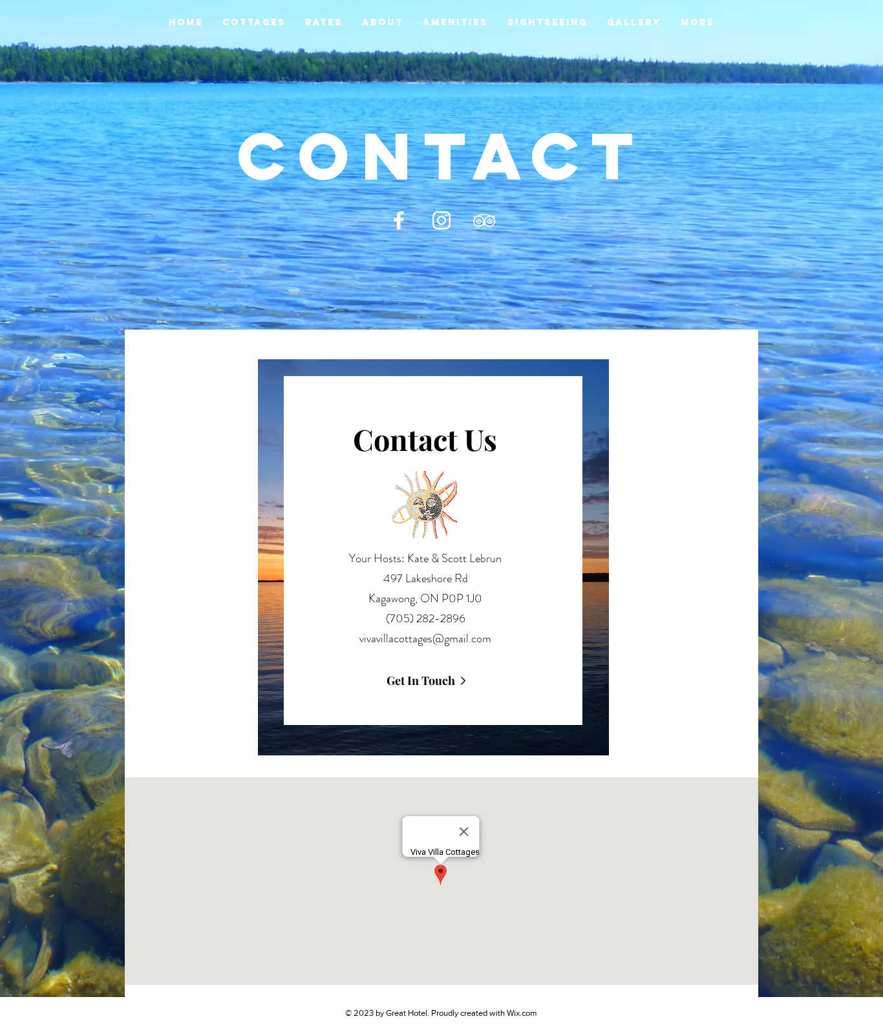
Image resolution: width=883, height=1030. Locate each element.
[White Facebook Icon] (399, 220)
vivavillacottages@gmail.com (425, 638)
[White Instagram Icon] (441, 220)
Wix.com (522, 1013)
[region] (433, 557)
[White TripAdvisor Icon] (484, 220)
